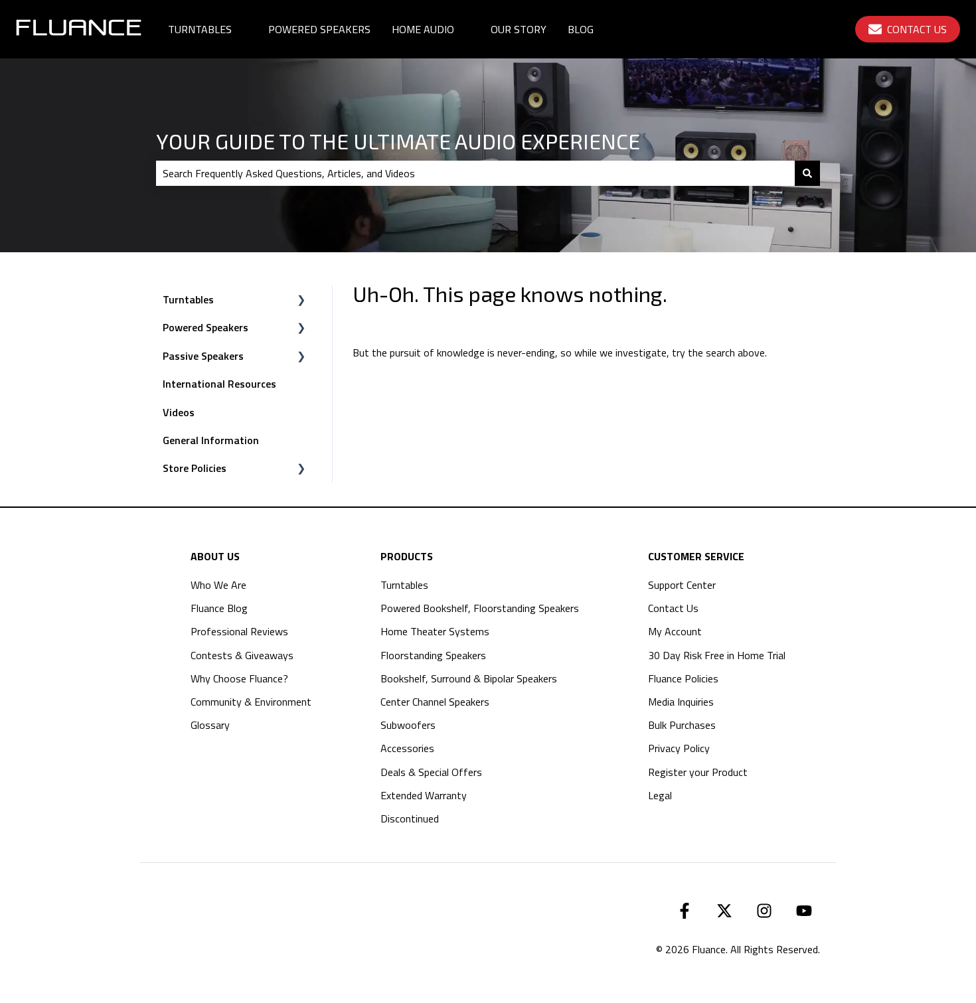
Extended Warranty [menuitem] (423, 795)
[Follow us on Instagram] (764, 911)
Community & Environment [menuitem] (251, 702)
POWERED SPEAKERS (319, 29)
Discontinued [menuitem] (409, 818)
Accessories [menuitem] (407, 748)
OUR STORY (518, 29)
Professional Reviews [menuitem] (239, 631)
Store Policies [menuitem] (194, 468)
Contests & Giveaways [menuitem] (242, 655)
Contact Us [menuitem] (673, 608)
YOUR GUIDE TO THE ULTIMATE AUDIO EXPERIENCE (398, 140)
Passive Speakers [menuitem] (203, 356)
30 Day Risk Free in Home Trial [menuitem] (716, 655)
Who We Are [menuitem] (218, 585)
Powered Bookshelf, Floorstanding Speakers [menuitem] (479, 608)
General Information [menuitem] (211, 440)
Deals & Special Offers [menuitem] (431, 772)
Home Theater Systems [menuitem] (434, 631)
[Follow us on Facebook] (684, 911)
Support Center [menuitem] (682, 585)
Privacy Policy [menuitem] (679, 748)
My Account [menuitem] (675, 631)
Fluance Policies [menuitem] (683, 678)
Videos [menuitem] (179, 412)
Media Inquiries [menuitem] (681, 702)
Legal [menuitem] (660, 795)
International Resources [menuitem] (219, 384)
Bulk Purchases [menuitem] (682, 725)
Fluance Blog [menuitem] (219, 608)
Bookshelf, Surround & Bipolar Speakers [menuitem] (468, 678)
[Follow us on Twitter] (724, 911)
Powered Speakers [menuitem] (205, 327)
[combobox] (475, 173)
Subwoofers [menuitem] (408, 725)
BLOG (581, 29)
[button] (301, 300)
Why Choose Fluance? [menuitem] (239, 678)
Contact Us (917, 29)
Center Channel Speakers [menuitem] (434, 702)
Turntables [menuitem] (188, 299)
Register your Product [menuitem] (698, 772)
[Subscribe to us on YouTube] (804, 911)
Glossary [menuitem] (210, 725)
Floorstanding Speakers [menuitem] (433, 655)
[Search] (807, 173)
